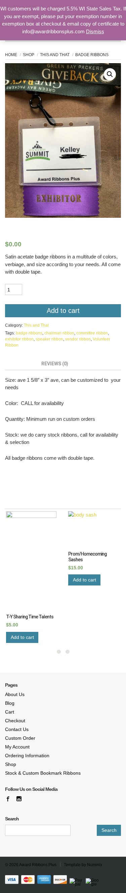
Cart (9, 712)
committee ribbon (92, 333)
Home (11, 54)
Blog (9, 703)
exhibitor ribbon (19, 339)
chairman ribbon (59, 333)
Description (20, 363)
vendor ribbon (78, 339)
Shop (28, 54)
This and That (55, 54)
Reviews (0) (54, 363)
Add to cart (63, 310)
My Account (17, 746)
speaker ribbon (49, 339)
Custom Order (20, 738)
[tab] (20, 364)
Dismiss (95, 31)
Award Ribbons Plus (37, 864)
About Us (15, 694)
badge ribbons (29, 333)
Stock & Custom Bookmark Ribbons (43, 773)
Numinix (94, 864)
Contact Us (17, 729)
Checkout (15, 720)
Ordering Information (27, 755)
